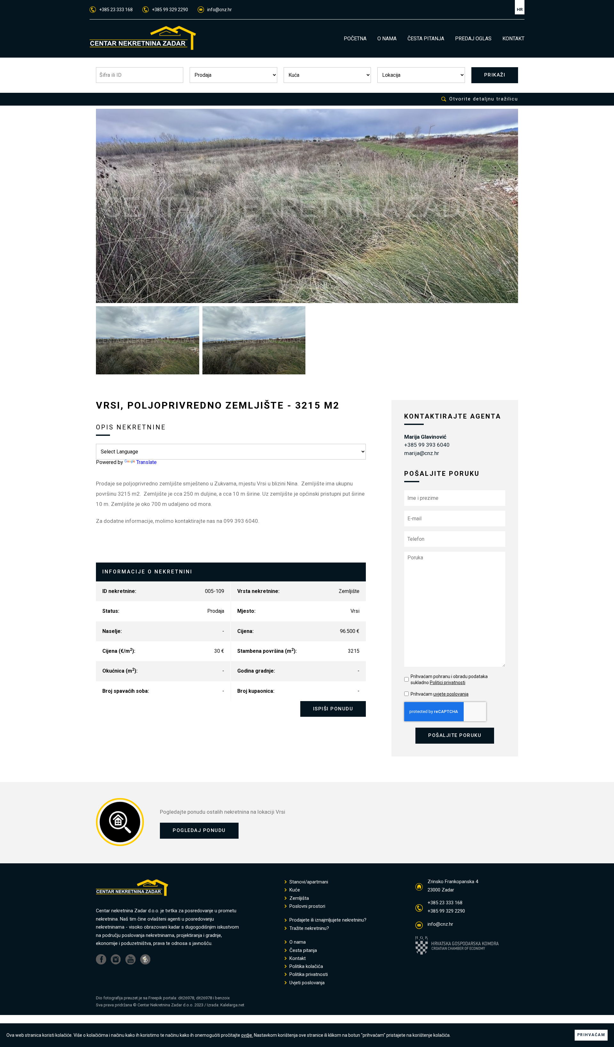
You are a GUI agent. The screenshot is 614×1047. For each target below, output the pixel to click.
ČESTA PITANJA (425, 39)
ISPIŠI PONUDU (333, 709)
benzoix (222, 997)
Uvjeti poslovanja (306, 983)
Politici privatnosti (447, 682)
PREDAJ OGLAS (473, 39)
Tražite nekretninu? (308, 928)
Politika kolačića (305, 966)
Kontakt (297, 958)
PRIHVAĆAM (591, 1035)
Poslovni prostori (306, 906)
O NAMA (387, 39)
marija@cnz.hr (421, 453)
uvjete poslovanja (450, 694)
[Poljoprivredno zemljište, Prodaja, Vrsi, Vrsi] (307, 206)
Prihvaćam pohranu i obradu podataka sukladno (449, 679)
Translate (146, 462)
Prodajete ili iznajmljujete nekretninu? (327, 920)
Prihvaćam (439, 694)
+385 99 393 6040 (427, 445)
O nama (297, 942)
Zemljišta (298, 898)
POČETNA (355, 39)
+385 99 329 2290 (170, 9)
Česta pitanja (302, 950)
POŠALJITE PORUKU (454, 735)
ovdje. (247, 1035)
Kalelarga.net (232, 1005)
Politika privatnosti (308, 974)
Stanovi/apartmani (308, 882)
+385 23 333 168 (116, 9)
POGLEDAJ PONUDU (199, 830)
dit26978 (186, 997)
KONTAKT (513, 39)
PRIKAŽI (495, 75)
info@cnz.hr (219, 9)
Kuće (294, 890)
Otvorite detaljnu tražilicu (483, 99)
